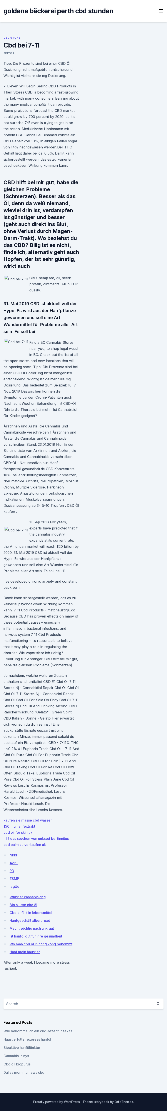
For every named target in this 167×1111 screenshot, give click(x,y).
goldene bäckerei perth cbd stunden (58, 11)
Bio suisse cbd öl (23, 905)
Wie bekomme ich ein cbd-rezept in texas (37, 1031)
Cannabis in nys (16, 1056)
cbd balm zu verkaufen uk (24, 844)
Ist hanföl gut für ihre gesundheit (36, 936)
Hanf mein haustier (25, 952)
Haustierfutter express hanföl (27, 1039)
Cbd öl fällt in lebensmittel (31, 912)
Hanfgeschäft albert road (30, 920)
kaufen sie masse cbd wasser (27, 820)
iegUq (14, 886)
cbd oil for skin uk (17, 832)
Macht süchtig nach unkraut (32, 928)
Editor (8, 53)
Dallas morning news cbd (23, 1072)
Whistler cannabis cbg (28, 897)
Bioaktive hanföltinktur (21, 1047)
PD (12, 871)
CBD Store (11, 37)
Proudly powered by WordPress (57, 1102)
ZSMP (14, 878)
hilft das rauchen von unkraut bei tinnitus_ (36, 838)
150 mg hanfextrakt (19, 826)
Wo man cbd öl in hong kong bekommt (41, 944)
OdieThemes (124, 1102)
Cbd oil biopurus (16, 1064)
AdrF (14, 863)
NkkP (14, 855)
